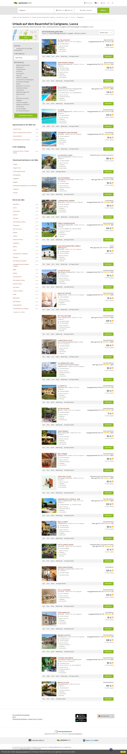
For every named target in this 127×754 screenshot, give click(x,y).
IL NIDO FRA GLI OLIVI (65, 340)
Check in (59, 10)
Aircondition (20, 73)
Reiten (18, 84)
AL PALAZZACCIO (64, 40)
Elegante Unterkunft (22, 104)
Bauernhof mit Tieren (23, 86)
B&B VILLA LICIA (63, 682)
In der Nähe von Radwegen (25, 80)
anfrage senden (74, 56)
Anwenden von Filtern (26, 115)
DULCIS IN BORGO (64, 178)
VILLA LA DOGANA (64, 590)
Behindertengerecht (22, 92)
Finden (103, 10)
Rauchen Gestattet (22, 98)
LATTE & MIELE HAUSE (66, 544)
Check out (69, 10)
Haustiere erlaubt (21, 88)
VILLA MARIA (62, 87)
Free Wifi (19, 71)
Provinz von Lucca (63, 17)
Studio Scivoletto (25, 749)
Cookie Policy (67, 747)
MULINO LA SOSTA (64, 635)
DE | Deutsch (105, 716)
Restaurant (19, 67)
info (44, 56)
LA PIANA (61, 110)
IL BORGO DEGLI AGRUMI (66, 200)
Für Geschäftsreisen (22, 111)
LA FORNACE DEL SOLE (66, 363)
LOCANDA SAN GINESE (65, 658)
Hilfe (104, 3)
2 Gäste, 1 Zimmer (86, 10)
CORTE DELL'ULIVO (64, 476)
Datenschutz (57, 747)
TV (17, 96)
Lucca (73, 17)
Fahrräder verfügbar (22, 82)
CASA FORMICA (63, 431)
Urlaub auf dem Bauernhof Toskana (43, 17)
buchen (108, 56)
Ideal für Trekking (21, 78)
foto (53, 56)
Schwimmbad (20, 69)
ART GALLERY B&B (64, 316)
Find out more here (22, 752)
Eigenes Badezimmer (23, 65)
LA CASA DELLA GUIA (65, 155)
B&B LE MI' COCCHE (64, 293)
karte (26, 37)
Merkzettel (89, 3)
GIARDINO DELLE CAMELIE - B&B (69, 499)
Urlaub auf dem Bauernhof (21, 17)
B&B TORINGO (62, 454)
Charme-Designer (22, 102)
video (48, 56)
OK (123, 752)
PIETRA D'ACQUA (63, 408)
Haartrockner (20, 94)
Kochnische (20, 90)
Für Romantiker (21, 109)
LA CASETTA (62, 386)
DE (97, 3)
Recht (51, 747)
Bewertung (64, 56)
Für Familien (20, 107)
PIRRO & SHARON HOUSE (66, 223)
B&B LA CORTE (63, 522)
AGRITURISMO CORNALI (66, 62)
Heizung (18, 75)
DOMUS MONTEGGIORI (65, 567)
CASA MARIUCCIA (64, 612)
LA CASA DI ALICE (64, 270)
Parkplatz (19, 100)
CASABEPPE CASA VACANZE (67, 132)
